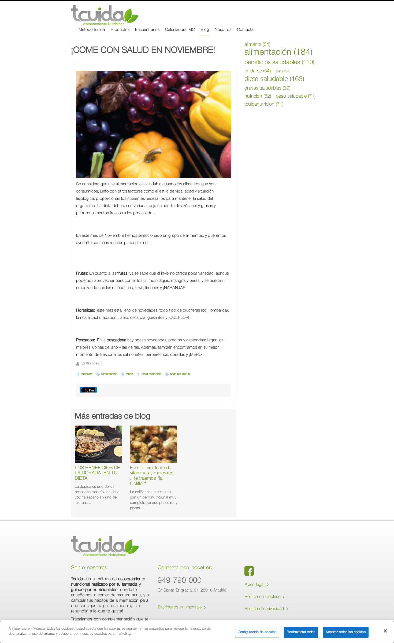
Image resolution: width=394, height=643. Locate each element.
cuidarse (257, 71)
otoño (129, 374)
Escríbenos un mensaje (180, 607)
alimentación (109, 374)
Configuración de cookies (257, 632)
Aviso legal (255, 585)
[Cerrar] (385, 631)
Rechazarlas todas (301, 632)
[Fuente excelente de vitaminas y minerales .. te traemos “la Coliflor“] (153, 444)
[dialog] (197, 632)
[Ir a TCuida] (105, 15)
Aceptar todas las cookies (345, 632)
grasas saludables (267, 88)
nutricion (86, 374)
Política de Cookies (263, 597)
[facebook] (249, 571)
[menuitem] (92, 30)
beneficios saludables (279, 63)
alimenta (257, 44)
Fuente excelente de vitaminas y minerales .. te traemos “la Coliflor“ (151, 476)
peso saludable (180, 374)
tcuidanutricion (263, 104)
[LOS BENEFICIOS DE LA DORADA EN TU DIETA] (98, 444)
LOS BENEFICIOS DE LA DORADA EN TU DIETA (97, 473)
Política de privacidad (265, 609)
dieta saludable (151, 374)
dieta (283, 71)
